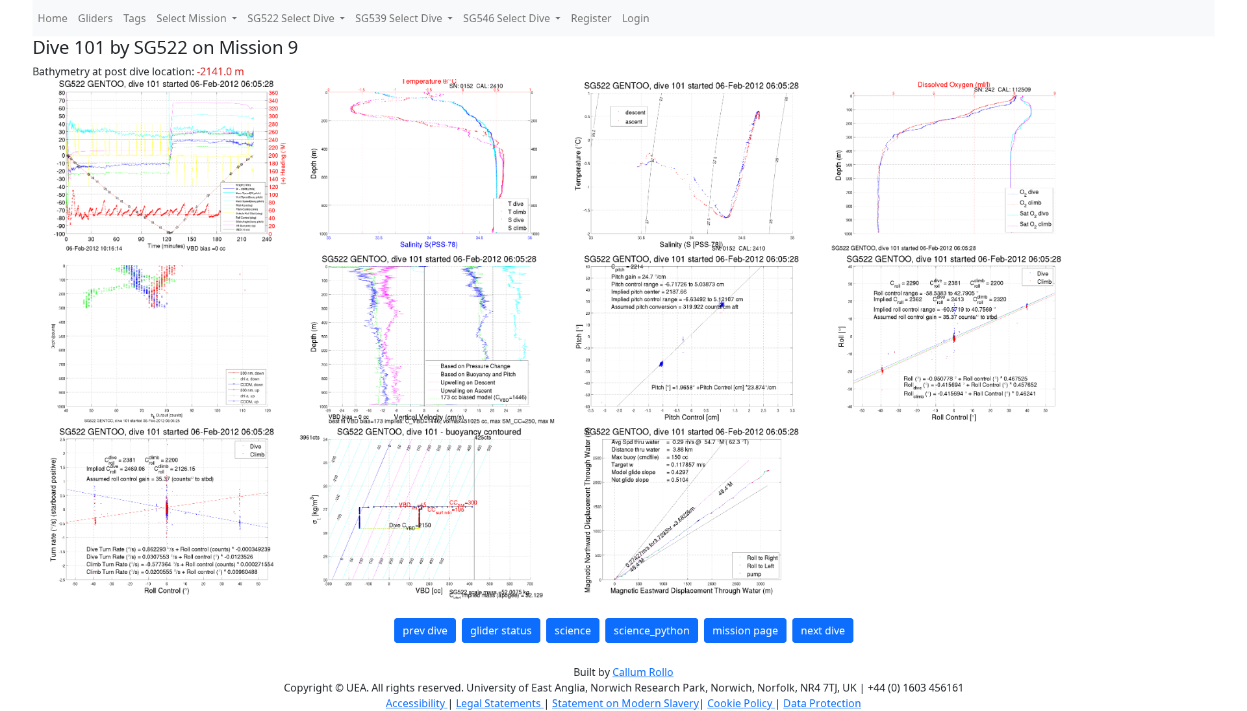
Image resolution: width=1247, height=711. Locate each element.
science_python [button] (652, 630)
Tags (134, 18)
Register (591, 18)
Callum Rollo (643, 672)
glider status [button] (501, 630)
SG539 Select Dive (400, 18)
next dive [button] (823, 630)
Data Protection (822, 703)
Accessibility (416, 703)
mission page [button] (745, 630)
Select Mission (193, 18)
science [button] (573, 630)
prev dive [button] (425, 630)
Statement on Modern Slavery (625, 703)
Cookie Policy (741, 703)
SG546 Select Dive (508, 18)
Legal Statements (500, 703)
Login (635, 18)
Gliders (95, 18)
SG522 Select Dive (292, 18)
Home (53, 18)
